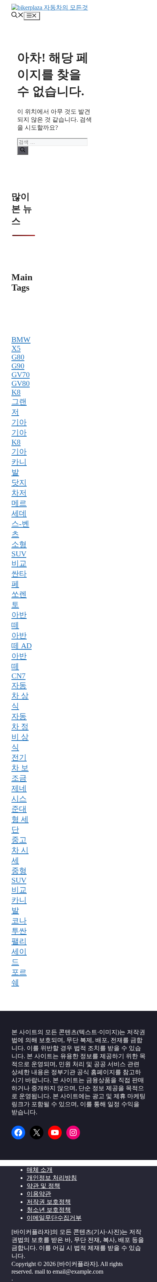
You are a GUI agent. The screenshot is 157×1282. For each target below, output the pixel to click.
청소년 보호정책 (49, 1209)
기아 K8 (19, 437)
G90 (17, 365)
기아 (19, 422)
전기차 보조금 (20, 767)
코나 (19, 920)
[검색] (22, 150)
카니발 (19, 905)
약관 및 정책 (43, 1185)
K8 (16, 392)
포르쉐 (19, 977)
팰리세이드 (19, 951)
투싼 (19, 931)
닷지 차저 (19, 487)
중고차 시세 (20, 849)
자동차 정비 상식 (20, 731)
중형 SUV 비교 (19, 880)
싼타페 (19, 578)
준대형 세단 (20, 819)
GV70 (20, 374)
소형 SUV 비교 (19, 553)
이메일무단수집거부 (54, 1218)
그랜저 (19, 406)
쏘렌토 (19, 599)
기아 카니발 (19, 461)
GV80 (20, 383)
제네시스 (19, 793)
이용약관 (39, 1193)
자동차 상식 (20, 695)
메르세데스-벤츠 (20, 518)
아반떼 (19, 619)
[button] (17, 16)
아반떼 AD (21, 640)
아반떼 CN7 (19, 666)
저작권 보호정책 (49, 1201)
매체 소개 (40, 1169)
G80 (17, 357)
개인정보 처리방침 (52, 1177)
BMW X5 (20, 343)
